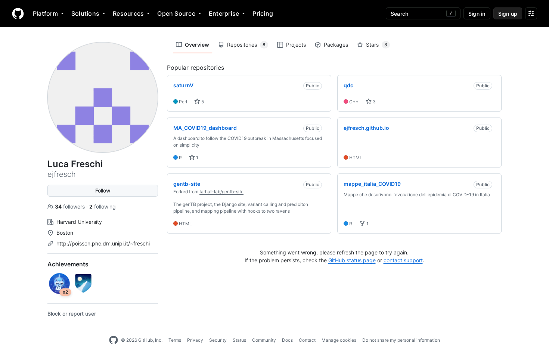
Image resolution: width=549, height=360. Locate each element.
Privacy (195, 340)
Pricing (262, 13)
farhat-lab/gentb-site (221, 191)
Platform (45, 13)
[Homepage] (18, 13)
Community (264, 340)
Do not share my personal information (401, 340)
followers (70, 206)
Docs (287, 340)
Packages (336, 44)
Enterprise (224, 13)
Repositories (246, 44)
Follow (103, 190)
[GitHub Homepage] (113, 340)
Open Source (176, 13)
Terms (174, 340)
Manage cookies (339, 340)
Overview (197, 44)
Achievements (68, 264)
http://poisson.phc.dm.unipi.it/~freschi (103, 243)
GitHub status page (352, 260)
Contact (307, 340)
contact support (403, 260)
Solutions (85, 13)
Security (218, 340)
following (102, 206)
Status (239, 340)
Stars (376, 44)
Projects (296, 44)
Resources (128, 13)
